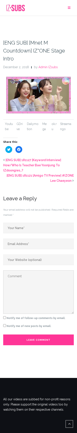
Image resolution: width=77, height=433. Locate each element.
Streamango (65, 126)
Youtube (9, 126)
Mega (44, 126)
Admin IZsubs (48, 67)
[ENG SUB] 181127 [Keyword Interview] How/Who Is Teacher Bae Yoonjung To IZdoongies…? (32, 165)
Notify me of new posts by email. (29, 326)
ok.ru (54, 126)
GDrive (19, 126)
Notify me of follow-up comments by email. (36, 318)
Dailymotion (32, 126)
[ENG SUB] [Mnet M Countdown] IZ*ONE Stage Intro (34, 51)
